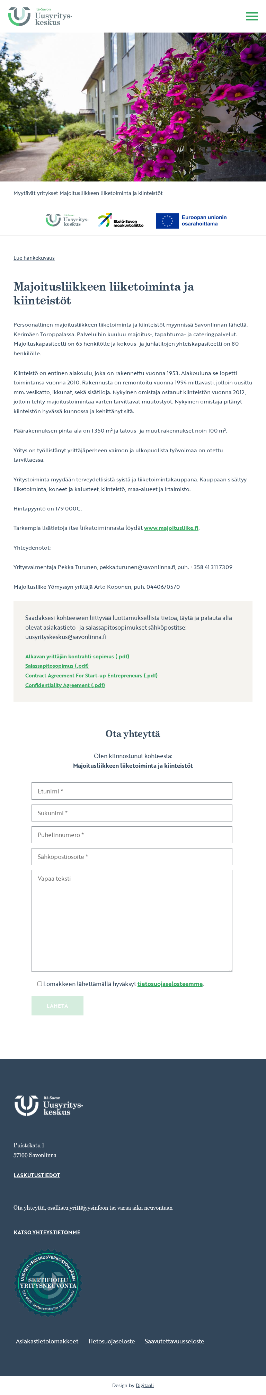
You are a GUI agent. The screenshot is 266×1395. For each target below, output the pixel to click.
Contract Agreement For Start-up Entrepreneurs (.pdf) (91, 675)
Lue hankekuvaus (34, 257)
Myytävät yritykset (36, 193)
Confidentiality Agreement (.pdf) (65, 685)
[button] (252, 17)
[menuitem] (50, 1341)
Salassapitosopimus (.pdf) (57, 665)
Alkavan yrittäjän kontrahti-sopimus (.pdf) (77, 656)
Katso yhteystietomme (47, 1232)
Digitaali (145, 1385)
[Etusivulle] (39, 16)
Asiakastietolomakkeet (47, 1341)
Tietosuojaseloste (111, 1341)
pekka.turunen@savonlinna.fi (137, 567)
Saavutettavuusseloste (174, 1341)
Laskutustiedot (37, 1175)
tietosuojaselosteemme (170, 983)
